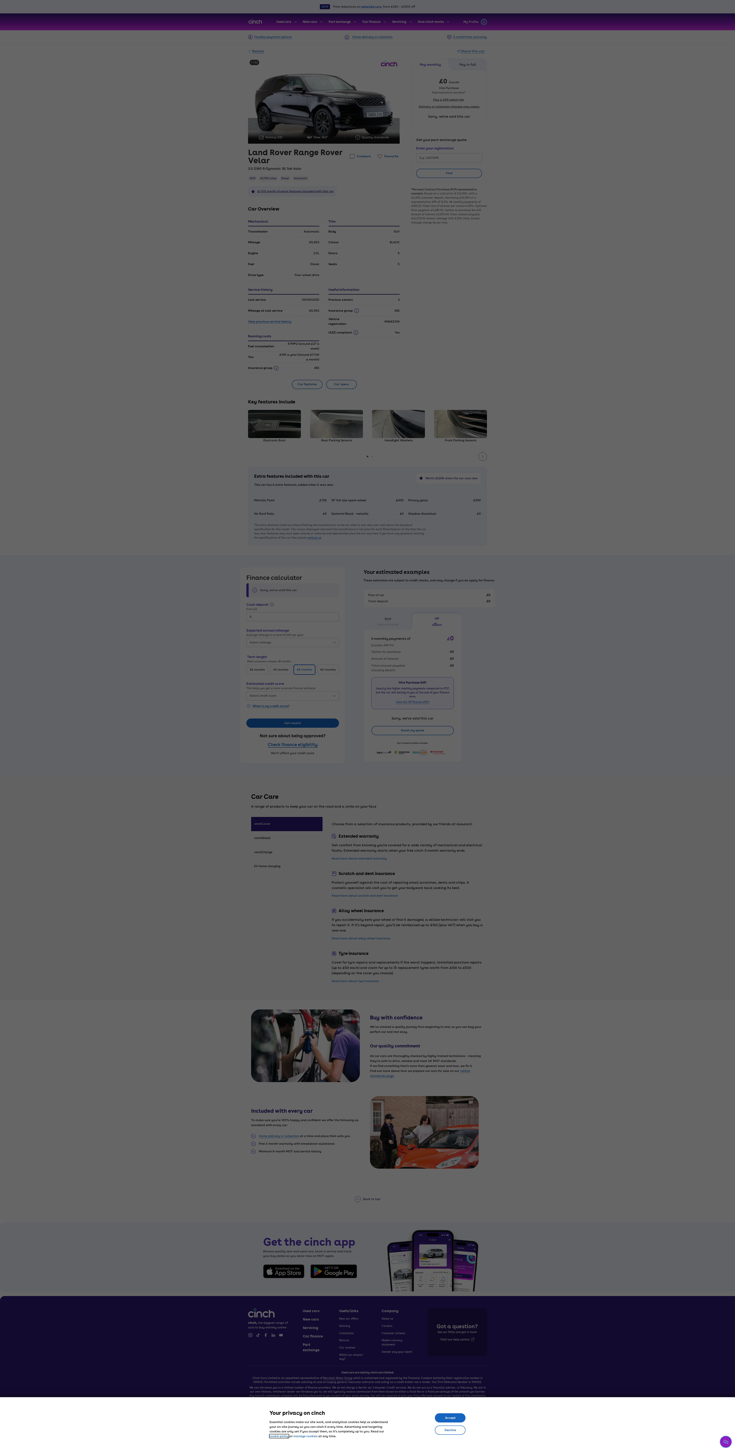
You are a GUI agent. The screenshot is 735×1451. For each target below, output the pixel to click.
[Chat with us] (726, 1442)
